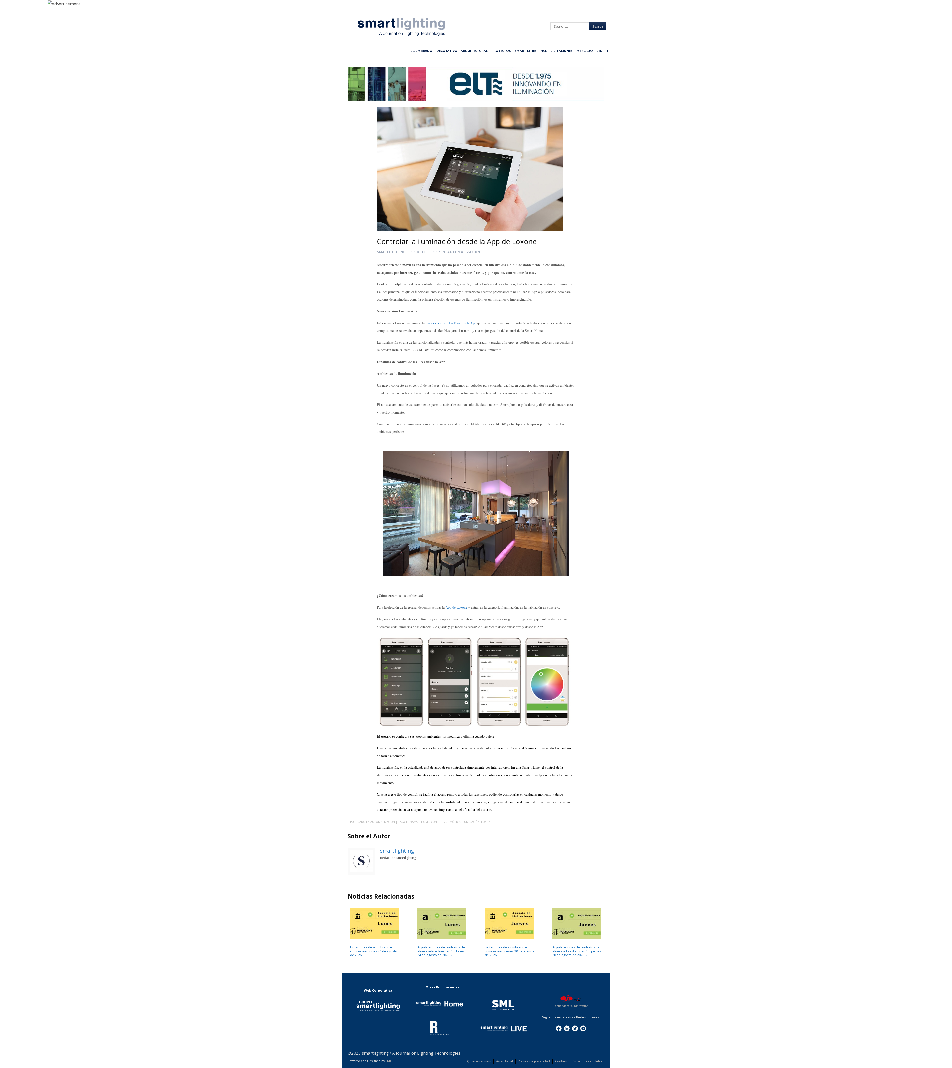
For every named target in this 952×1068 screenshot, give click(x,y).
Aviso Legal (504, 1061)
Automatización (463, 252)
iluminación (471, 822)
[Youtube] (583, 1028)
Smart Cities (526, 50)
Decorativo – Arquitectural (462, 50)
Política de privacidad (534, 1061)
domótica (453, 822)
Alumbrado (421, 50)
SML (389, 1061)
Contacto (561, 1061)
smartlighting (391, 252)
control (437, 822)
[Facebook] (558, 1028)
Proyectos (501, 50)
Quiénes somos (479, 1061)
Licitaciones (562, 50)
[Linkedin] (566, 1028)
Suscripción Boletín (587, 1061)
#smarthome (419, 822)
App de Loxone (457, 607)
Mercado (585, 50)
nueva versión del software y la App (451, 323)
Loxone (486, 822)
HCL (544, 50)
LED (600, 50)
